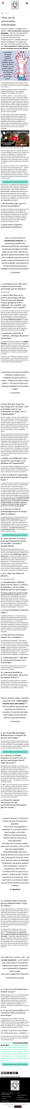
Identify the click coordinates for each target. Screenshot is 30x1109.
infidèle (23, 330)
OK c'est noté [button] (18, 1106)
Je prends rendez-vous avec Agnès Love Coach (15, 182)
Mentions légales (5, 1101)
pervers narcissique (10, 1076)
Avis (18, 1093)
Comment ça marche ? (6, 1096)
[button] (2, 3)
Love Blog (3, 1098)
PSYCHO (18, 1076)
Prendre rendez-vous (22, 1095)
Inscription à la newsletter (23, 1099)
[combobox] (15, 13)
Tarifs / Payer (20, 1097)
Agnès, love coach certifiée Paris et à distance (7, 1093)
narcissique (4, 33)
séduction (27, 85)
